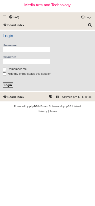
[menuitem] (14, 17)
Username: (10, 45)
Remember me (17, 69)
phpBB (33, 106)
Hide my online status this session (29, 73)
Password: (10, 57)
